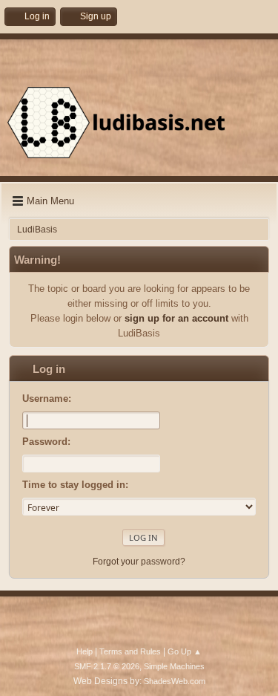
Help (84, 651)
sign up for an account (176, 318)
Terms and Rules (130, 651)
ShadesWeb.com (174, 681)
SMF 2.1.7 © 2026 (106, 666)
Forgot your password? (139, 561)
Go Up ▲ (185, 651)
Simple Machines (174, 666)
